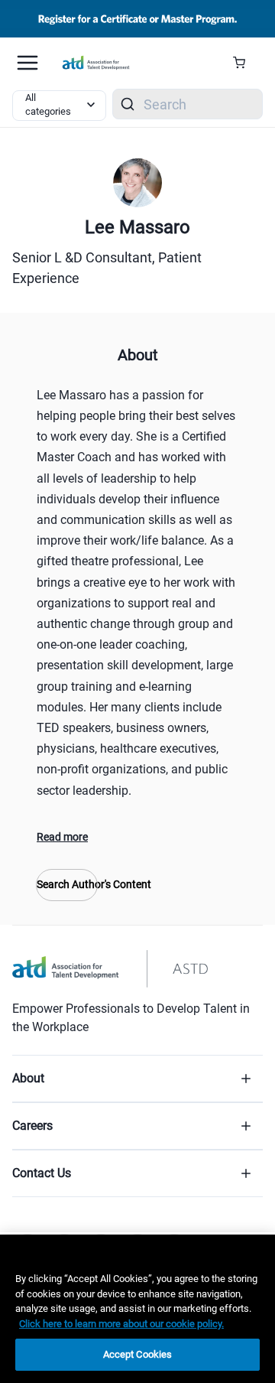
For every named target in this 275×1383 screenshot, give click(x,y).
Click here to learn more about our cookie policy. (121, 1323)
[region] (137, 1309)
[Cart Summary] (245, 62)
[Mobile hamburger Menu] (27, 62)
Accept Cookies (138, 1354)
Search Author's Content (67, 884)
